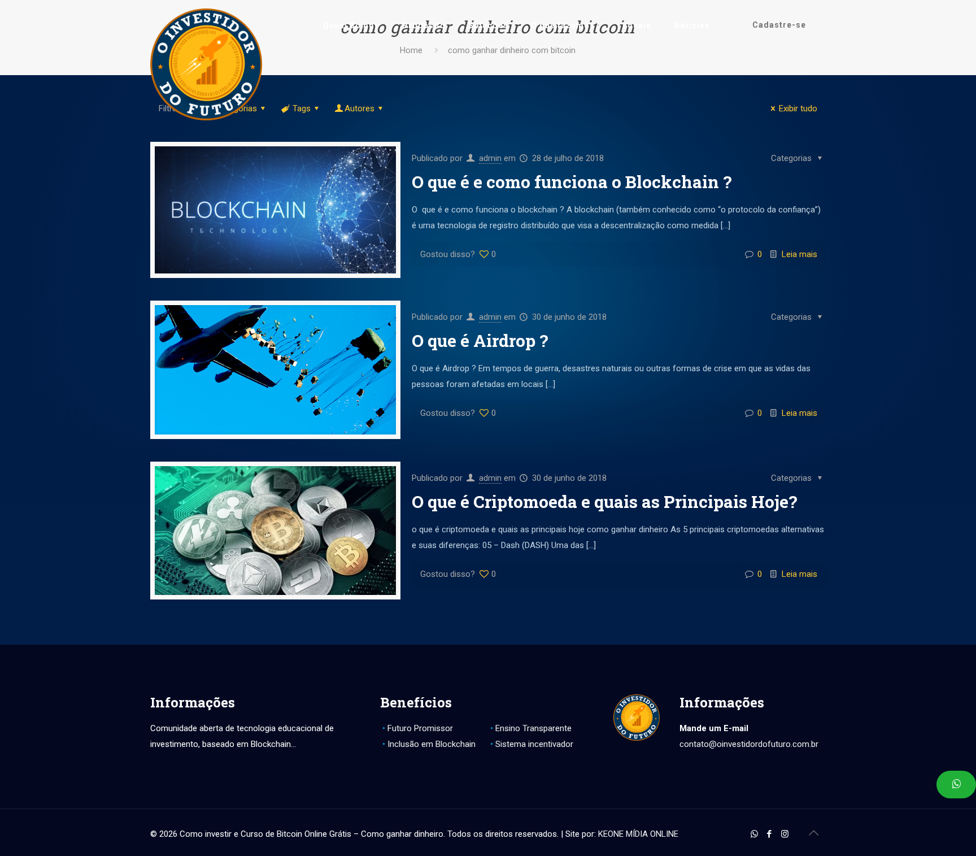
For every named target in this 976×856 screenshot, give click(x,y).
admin (490, 158)
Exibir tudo (798, 108)
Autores (359, 108)
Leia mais (799, 254)
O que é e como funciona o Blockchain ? (572, 182)
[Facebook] (769, 834)
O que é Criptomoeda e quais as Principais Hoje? (605, 501)
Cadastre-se (779, 24)
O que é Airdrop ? (480, 340)
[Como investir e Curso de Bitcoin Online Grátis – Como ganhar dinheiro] (206, 64)
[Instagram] (785, 834)
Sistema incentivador (534, 744)
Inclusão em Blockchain (431, 744)
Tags (302, 108)
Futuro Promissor (420, 728)
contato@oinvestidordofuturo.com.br (748, 744)
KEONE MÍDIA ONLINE (638, 834)
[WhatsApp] (754, 834)
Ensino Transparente (533, 728)
